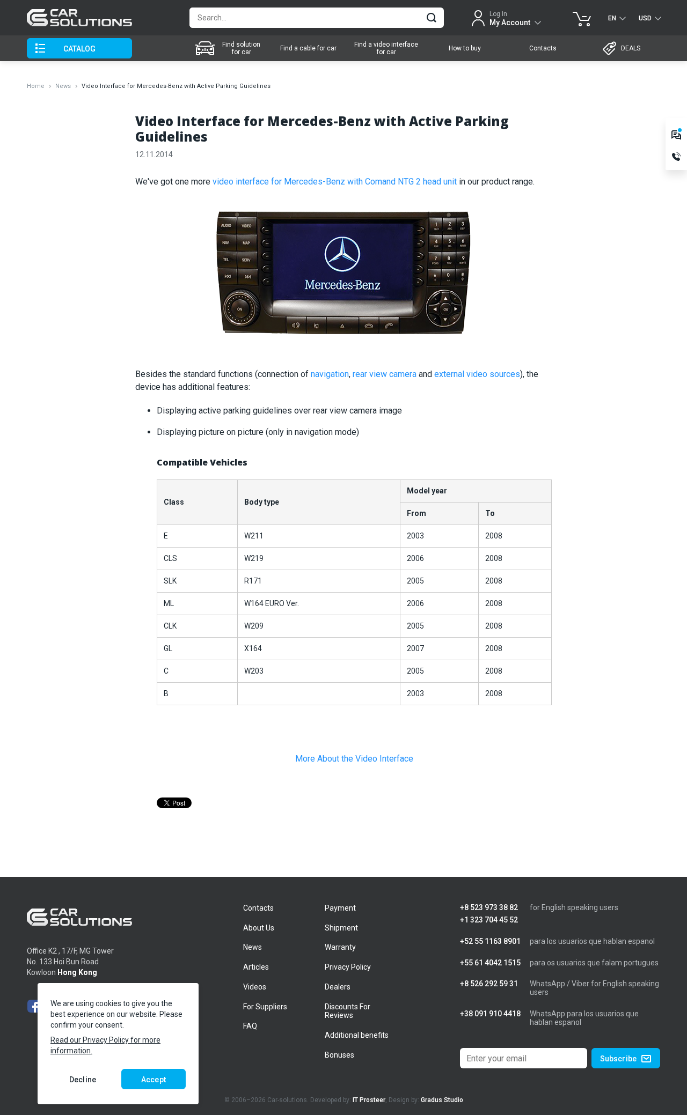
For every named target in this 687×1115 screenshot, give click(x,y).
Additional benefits (357, 1035)
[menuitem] (229, 48)
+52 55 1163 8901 (490, 941)
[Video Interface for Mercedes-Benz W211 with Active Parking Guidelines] (343, 277)
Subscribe (618, 1058)
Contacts (543, 48)
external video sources (477, 374)
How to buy (465, 48)
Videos (254, 987)
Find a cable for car (308, 48)
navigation (330, 374)
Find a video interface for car (386, 48)
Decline (82, 1079)
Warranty (340, 947)
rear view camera (384, 374)
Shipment (341, 928)
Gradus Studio (442, 1100)
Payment (340, 908)
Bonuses (339, 1055)
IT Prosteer (369, 1100)
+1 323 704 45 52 (489, 920)
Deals (630, 48)
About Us (258, 928)
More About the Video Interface (354, 759)
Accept (153, 1079)
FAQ (250, 1026)
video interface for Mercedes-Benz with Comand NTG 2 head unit (335, 181)
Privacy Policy (348, 967)
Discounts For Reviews (347, 1011)
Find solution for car (241, 48)
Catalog (79, 49)
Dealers (337, 987)
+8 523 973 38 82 (489, 908)
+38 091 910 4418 (490, 1014)
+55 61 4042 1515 (490, 963)
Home (36, 86)
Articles (256, 967)
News (63, 86)
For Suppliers (265, 1006)
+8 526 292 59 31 (489, 984)
